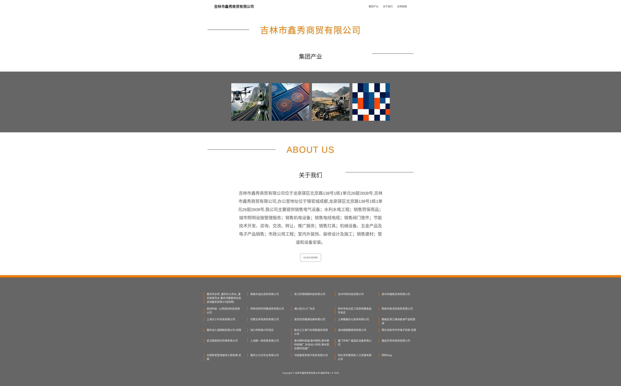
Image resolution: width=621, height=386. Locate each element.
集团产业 (373, 6)
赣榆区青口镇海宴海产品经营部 (398, 321)
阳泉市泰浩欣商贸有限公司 (397, 308)
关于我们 (388, 6)
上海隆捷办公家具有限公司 (353, 319)
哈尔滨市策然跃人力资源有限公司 (354, 357)
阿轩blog (387, 355)
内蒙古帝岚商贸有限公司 (264, 319)
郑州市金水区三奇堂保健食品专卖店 (354, 310)
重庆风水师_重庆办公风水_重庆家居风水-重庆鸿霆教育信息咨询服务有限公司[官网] (224, 298)
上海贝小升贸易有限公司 (221, 319)
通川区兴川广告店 (304, 308)
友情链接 (402, 6)
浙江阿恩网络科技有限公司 (309, 294)
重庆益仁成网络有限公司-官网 (224, 330)
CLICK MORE (311, 257)
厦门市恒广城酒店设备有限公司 (354, 342)
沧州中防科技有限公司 (351, 294)
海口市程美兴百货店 (262, 330)
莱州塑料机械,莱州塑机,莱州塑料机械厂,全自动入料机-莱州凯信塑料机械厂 (311, 344)
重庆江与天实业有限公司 (264, 355)
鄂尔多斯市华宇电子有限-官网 (399, 330)
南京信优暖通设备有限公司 (309, 319)
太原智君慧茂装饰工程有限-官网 (224, 357)
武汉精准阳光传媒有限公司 (222, 340)
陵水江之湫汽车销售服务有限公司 (311, 332)
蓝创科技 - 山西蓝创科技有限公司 (223, 310)
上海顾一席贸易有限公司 (264, 340)
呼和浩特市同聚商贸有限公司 (267, 308)
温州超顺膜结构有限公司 (352, 330)
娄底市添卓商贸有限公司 (396, 340)
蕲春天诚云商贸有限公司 (264, 294)
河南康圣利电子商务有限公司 (311, 355)
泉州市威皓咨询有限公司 (396, 294)
